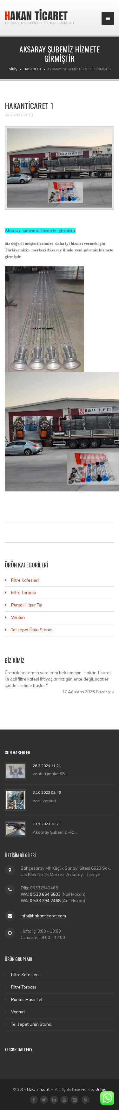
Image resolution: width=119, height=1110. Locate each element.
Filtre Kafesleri (25, 580)
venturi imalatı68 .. (50, 773)
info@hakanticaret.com (43, 915)
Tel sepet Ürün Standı (31, 629)
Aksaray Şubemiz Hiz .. (55, 832)
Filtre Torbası (23, 592)
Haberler (32, 69)
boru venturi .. (46, 800)
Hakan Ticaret (38, 1089)
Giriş (13, 69)
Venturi (18, 617)
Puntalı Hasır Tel (26, 604)
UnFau (101, 1089)
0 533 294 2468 (45, 900)
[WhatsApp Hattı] (107, 1098)
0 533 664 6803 (45, 894)
